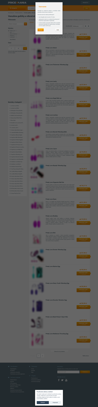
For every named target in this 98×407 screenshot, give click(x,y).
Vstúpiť (40, 29)
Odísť (58, 29)
